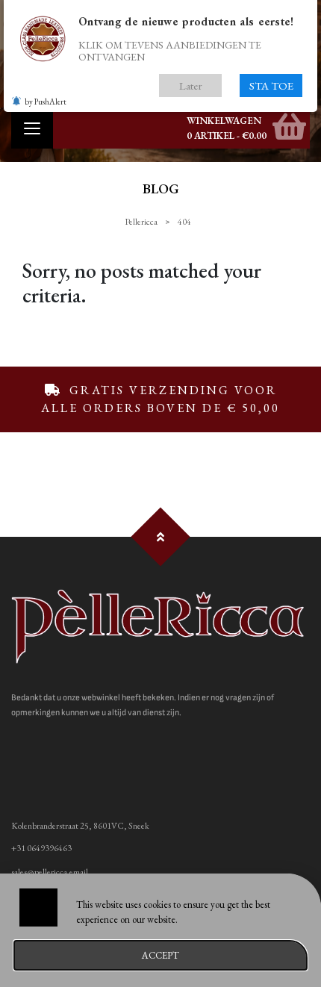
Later (190, 85)
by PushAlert (45, 101)
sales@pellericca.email (49, 872)
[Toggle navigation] (32, 128)
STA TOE (271, 85)
